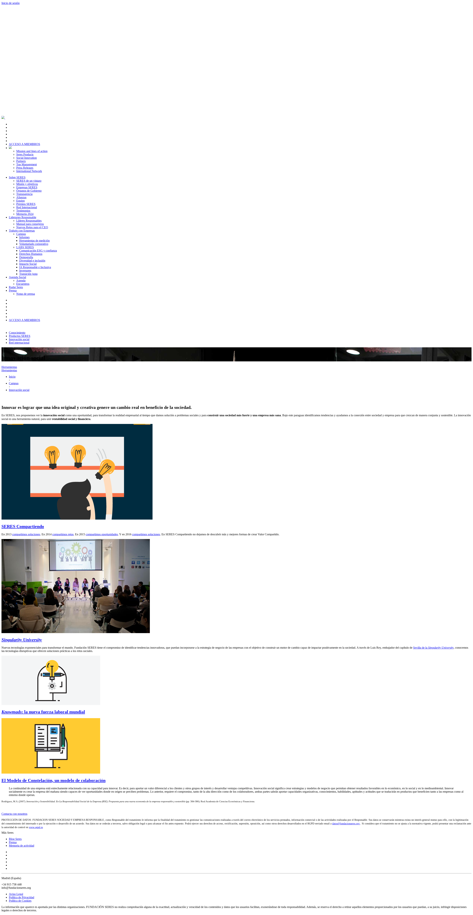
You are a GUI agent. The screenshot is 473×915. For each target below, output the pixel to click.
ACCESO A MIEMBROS (24, 144)
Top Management (26, 164)
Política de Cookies (20, 900)
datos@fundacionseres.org (346, 823)
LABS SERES (25, 247)
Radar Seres (16, 287)
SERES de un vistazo (28, 180)
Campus (21, 233)
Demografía (26, 257)
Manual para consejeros (30, 224)
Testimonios (23, 210)
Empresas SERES (26, 187)
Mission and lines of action (31, 151)
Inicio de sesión (10, 3)
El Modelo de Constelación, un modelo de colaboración (53, 780)
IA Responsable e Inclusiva (35, 267)
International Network (29, 171)
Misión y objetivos (27, 184)
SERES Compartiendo (22, 526)
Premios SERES (25, 204)
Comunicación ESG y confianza (38, 250)
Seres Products (24, 154)
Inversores (25, 270)
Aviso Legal (16, 894)
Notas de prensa (25, 293)
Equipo (20, 200)
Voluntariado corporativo (33, 243)
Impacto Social (28, 263)
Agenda (20, 280)
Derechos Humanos (30, 253)
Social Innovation (26, 157)
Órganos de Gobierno (29, 190)
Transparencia (24, 194)
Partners (21, 161)
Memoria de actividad (21, 845)
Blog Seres (15, 839)
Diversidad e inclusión (32, 260)
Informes (24, 237)
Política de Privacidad (21, 897)
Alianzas (21, 197)
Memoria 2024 (24, 214)
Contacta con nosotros (14, 813)
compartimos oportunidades (102, 534)
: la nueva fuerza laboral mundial (43, 711)
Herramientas (9, 367)
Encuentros (22, 283)
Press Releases (24, 167)
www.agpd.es (36, 827)
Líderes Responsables (29, 220)
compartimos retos (63, 534)
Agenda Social (17, 277)
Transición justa (28, 273)
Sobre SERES (17, 177)
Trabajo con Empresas (22, 230)
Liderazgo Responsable (22, 217)
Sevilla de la (433, 647)
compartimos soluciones (26, 534)
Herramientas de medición (34, 240)
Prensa (13, 290)
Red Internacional (26, 207)
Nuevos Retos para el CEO (32, 227)
